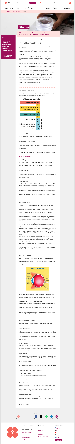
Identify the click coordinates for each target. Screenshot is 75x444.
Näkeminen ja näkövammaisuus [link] (13, 11)
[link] (16, 2)
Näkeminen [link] (23, 11)
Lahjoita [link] (32, 2)
